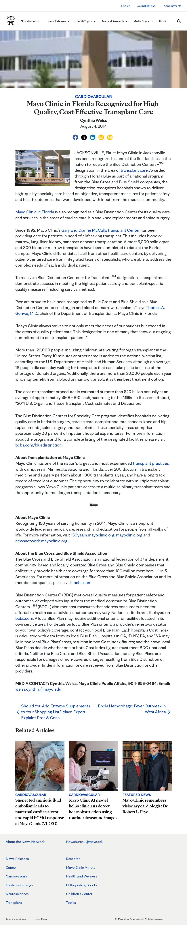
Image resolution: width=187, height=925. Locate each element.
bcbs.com (82, 582)
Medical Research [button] (113, 21)
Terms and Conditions (16, 919)
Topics (71, 902)
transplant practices (151, 463)
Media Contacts (143, 21)
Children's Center (79, 894)
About (162, 21)
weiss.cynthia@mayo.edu (38, 689)
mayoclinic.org (129, 535)
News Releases (17, 858)
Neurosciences (17, 894)
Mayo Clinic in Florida (34, 211)
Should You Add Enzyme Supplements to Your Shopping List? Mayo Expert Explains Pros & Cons (55, 711)
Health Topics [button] (84, 21)
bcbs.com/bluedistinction (38, 445)
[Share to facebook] (75, 136)
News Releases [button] (56, 21)
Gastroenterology (19, 885)
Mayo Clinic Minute (80, 867)
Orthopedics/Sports (81, 885)
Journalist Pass (146, 5)
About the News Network (25, 841)
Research (73, 858)
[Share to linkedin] (93, 136)
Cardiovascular (17, 876)
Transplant (14, 902)
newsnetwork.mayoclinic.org (41, 540)
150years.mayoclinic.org (92, 535)
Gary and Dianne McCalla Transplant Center (100, 230)
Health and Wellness (81, 876)
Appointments (172, 5)
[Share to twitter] (84, 136)
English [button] (126, 5)
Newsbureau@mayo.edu (85, 841)
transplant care (134, 170)
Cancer (11, 867)
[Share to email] (101, 136)
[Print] (110, 136)
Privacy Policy (40, 919)
